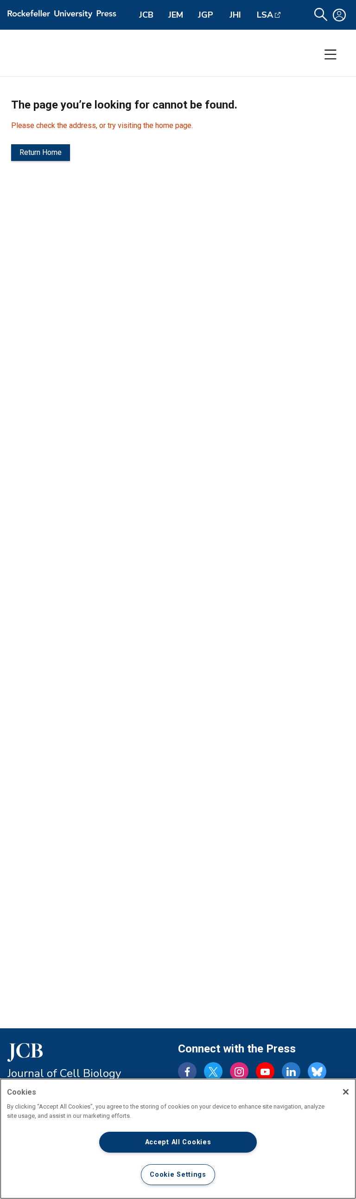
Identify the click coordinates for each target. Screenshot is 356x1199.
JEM (175, 14)
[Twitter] (213, 1071)
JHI (235, 14)
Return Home (40, 152)
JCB (146, 14)
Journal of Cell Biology (64, 1073)
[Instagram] (239, 1071)
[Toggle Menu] (330, 54)
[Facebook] (187, 1071)
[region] (178, 1138)
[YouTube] (265, 1071)
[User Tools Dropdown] (339, 15)
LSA (265, 14)
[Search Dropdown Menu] (320, 15)
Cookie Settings (178, 1175)
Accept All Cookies (178, 1142)
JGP (205, 14)
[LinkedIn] (291, 1071)
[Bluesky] (317, 1071)
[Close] (346, 1092)
